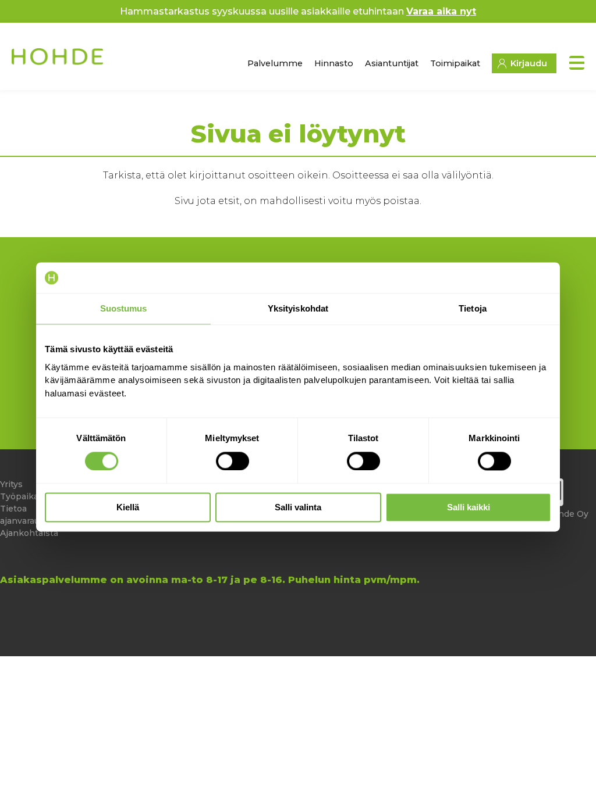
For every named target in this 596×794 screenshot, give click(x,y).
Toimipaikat (455, 63)
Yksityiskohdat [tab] (298, 308)
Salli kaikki (468, 508)
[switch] (232, 461)
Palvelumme (275, 63)
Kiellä (127, 508)
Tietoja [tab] (473, 308)
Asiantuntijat (391, 63)
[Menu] (576, 63)
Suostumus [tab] (123, 308)
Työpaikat (21, 496)
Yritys (11, 484)
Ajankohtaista (29, 533)
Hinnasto (333, 63)
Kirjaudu (528, 63)
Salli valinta (298, 508)
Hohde (58, 61)
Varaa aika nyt (441, 11)
